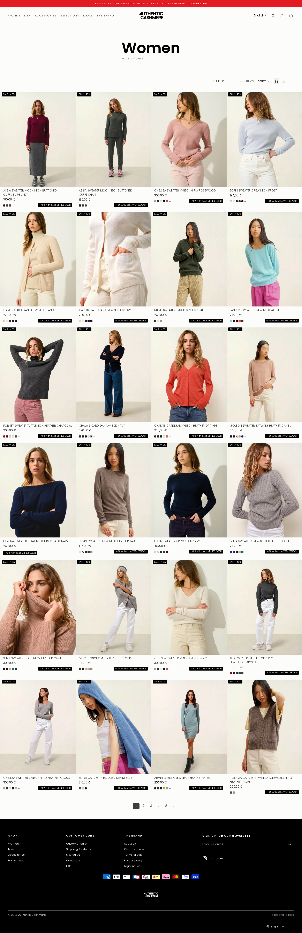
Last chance (16, 860)
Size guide (73, 855)
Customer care (76, 843)
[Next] (173, 806)
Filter (220, 81)
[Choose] (69, 181)
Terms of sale (133, 855)
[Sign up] (289, 844)
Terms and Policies (282, 915)
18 (165, 805)
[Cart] (290, 15)
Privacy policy (133, 860)
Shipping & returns (78, 849)
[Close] (297, 3)
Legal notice (132, 866)
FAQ (68, 866)
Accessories (16, 855)
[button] (264, 81)
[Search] (273, 15)
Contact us (73, 860)
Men (11, 849)
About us (130, 843)
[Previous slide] (6, 139)
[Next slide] (69, 139)
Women (13, 843)
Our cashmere (134, 849)
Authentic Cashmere (32, 915)
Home (125, 58)
